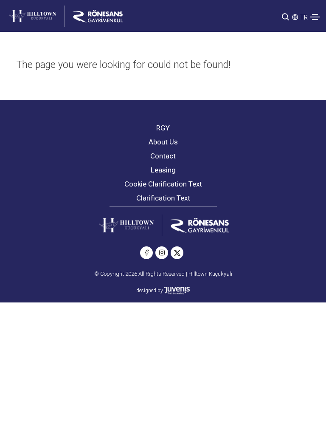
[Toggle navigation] (315, 17)
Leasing (163, 170)
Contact (163, 156)
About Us (163, 142)
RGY (163, 128)
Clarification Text (163, 198)
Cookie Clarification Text (163, 184)
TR (304, 17)
